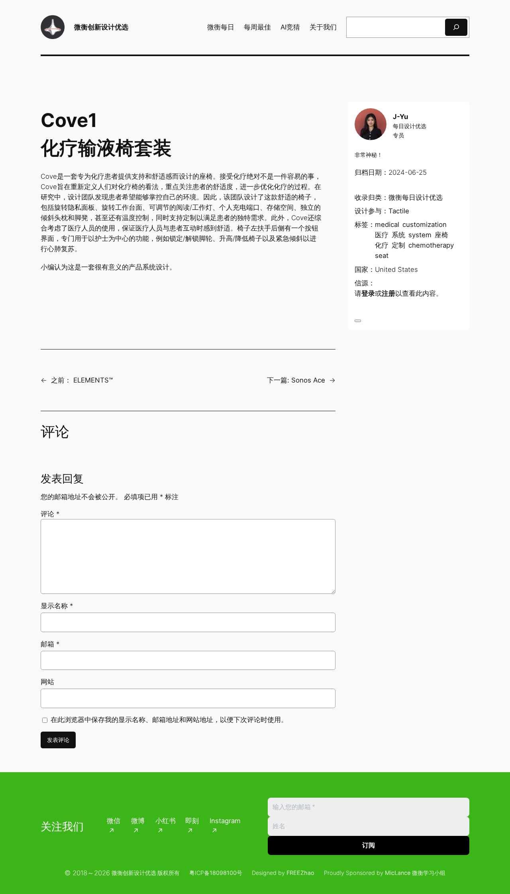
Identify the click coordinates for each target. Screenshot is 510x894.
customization (424, 224)
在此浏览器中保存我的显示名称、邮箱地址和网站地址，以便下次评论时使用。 (169, 720)
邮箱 (50, 644)
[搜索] (456, 27)
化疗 (381, 245)
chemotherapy (431, 245)
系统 (398, 235)
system (420, 235)
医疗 (381, 235)
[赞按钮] (358, 321)
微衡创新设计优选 (101, 27)
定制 (398, 245)
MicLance (397, 872)
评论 (50, 514)
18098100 (223, 872)
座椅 (441, 235)
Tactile (398, 211)
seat (381, 256)
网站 (47, 682)
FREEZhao (300, 872)
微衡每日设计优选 (415, 197)
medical (387, 224)
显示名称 (57, 606)
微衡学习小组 (428, 872)
